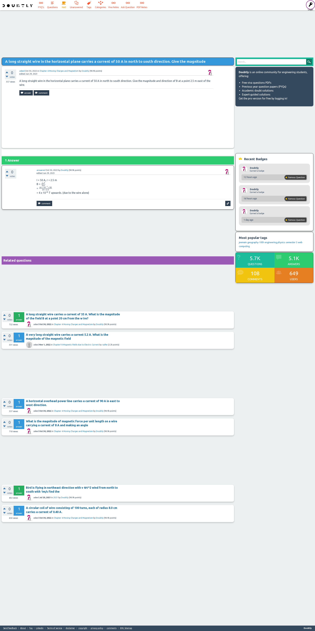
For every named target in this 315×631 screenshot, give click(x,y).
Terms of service (54, 628)
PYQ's (41, 7)
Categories (100, 7)
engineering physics (275, 242)
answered (41, 170)
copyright (82, 628)
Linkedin (39, 628)
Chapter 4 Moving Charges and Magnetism (59, 71)
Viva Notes (113, 7)
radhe (104, 345)
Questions (52, 7)
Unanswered (76, 7)
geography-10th (255, 242)
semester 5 (291, 242)
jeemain (243, 242)
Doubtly (99, 324)
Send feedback (10, 628)
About (23, 628)
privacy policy (97, 628)
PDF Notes (142, 7)
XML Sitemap (126, 628)
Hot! (64, 7)
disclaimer (70, 628)
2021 (55, 497)
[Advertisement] (157, 33)
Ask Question (128, 7)
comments (111, 628)
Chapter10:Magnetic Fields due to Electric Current (76, 345)
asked (22, 71)
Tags (88, 7)
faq (30, 628)
